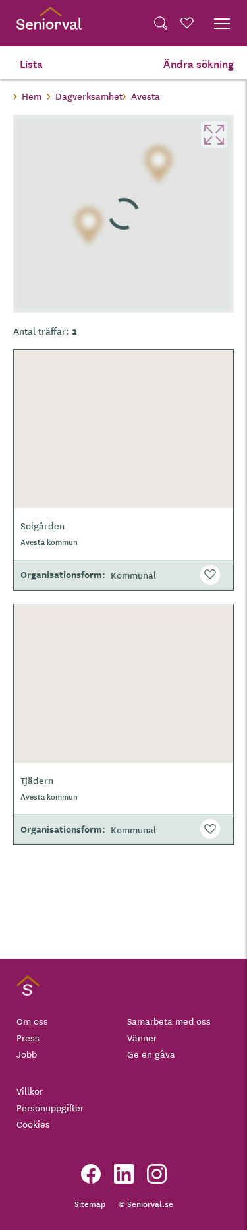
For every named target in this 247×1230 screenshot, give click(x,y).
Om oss (32, 1021)
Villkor (29, 1091)
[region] (123, 214)
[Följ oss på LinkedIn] (124, 1174)
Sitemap (89, 1203)
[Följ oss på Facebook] (91, 1174)
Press (28, 1037)
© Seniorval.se (146, 1203)
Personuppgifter (50, 1107)
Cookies (33, 1124)
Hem (31, 95)
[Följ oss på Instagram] (157, 1174)
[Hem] (49, 23)
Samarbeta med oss (169, 1021)
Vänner (142, 1037)
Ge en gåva (151, 1054)
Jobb (26, 1054)
